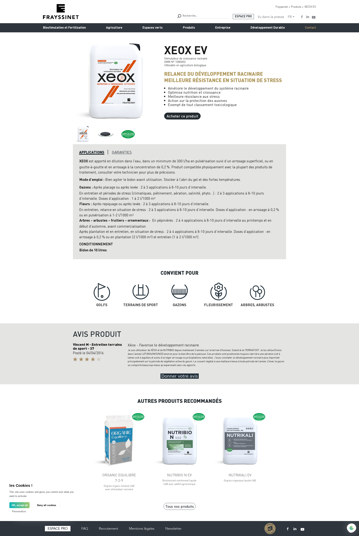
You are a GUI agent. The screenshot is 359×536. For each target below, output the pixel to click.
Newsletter (173, 528)
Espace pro (58, 528)
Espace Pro (243, 16)
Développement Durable (268, 27)
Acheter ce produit (182, 116)
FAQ (84, 528)
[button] (83, 134)
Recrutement (108, 528)
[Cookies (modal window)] (351, 528)
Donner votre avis (179, 376)
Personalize (19, 511)
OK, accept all (20, 505)
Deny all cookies (46, 505)
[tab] (91, 152)
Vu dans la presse (271, 17)
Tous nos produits (179, 506)
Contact (310, 27)
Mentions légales (141, 528)
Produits (189, 27)
